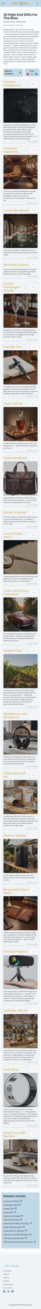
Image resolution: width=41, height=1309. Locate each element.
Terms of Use (8, 1288)
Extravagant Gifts (10, 1205)
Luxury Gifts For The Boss (13, 1231)
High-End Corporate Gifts (13, 1238)
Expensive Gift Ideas (11, 1216)
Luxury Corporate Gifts (12, 1227)
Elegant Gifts (8, 1208)
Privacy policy (8, 1284)
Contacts (6, 1281)
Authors (6, 1278)
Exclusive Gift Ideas (11, 1201)
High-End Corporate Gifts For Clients (18, 1242)
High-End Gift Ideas (11, 1219)
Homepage (7, 1271)
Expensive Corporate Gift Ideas (15, 1234)
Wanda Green (21, 22)
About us (6, 1274)
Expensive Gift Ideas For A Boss (16, 1223)
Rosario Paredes (9, 22)
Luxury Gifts (8, 1212)
